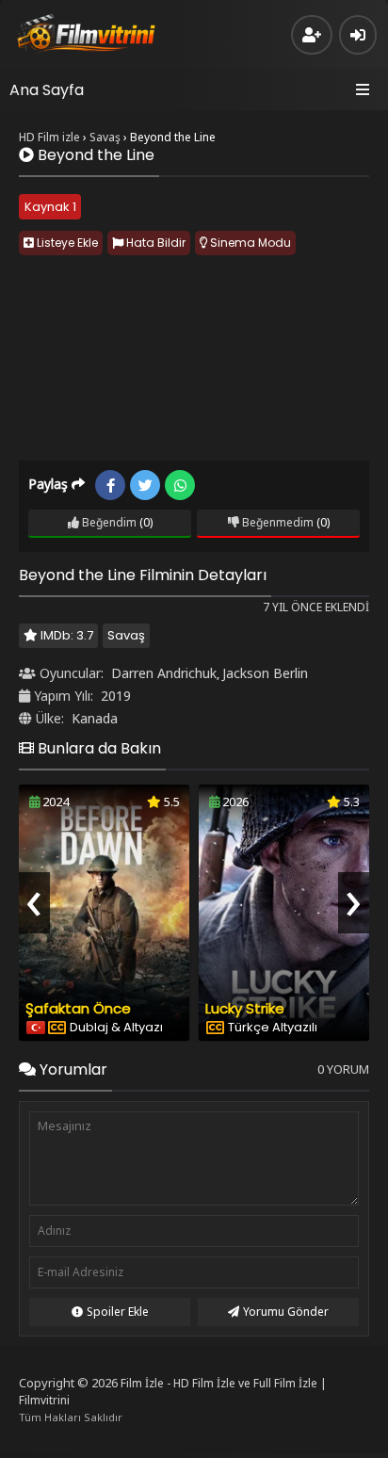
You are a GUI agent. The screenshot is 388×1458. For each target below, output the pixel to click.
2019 (116, 696)
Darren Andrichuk (164, 673)
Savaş (126, 635)
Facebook (110, 485)
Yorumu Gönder (286, 1312)
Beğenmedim (276, 522)
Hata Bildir (154, 243)
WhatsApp (180, 485)
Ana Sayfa (46, 90)
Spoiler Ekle (118, 1312)
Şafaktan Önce (78, 1008)
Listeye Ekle (66, 243)
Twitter (145, 485)
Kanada (95, 718)
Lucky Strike (244, 1008)
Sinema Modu (249, 243)
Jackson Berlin (265, 673)
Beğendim (108, 522)
